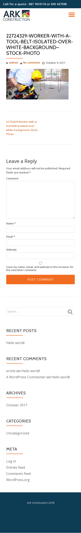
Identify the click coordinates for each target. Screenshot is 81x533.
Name (11, 223)
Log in (11, 461)
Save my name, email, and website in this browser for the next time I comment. (40, 268)
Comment (12, 178)
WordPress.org (18, 480)
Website (11, 249)
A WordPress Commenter (26, 377)
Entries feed (15, 467)
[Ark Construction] (17, 15)
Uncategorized (17, 433)
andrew (13, 62)
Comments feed (18, 473)
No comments (31, 62)
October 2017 (16, 405)
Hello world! (15, 343)
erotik (11, 371)
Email (10, 236)
